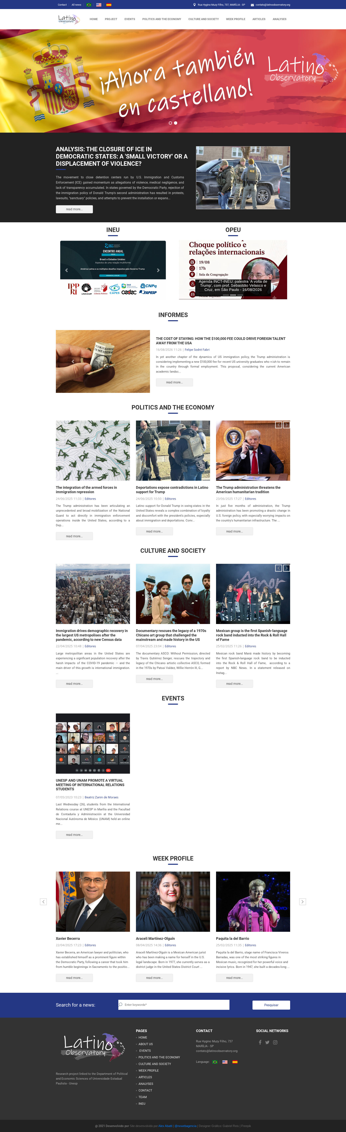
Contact (62, 4)
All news (76, 4)
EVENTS (145, 1058)
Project (111, 19)
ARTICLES (259, 19)
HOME (143, 1045)
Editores (90, 506)
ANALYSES (280, 19)
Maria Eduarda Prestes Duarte (205, 354)
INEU (142, 1111)
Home (94, 19)
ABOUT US (146, 1052)
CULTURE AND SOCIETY (203, 19)
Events (130, 19)
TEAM (143, 1105)
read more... (74, 209)
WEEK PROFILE (235, 19)
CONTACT (145, 1098)
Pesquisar (271, 1013)
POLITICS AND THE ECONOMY (161, 19)
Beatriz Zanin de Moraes (101, 805)
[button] (67, 270)
